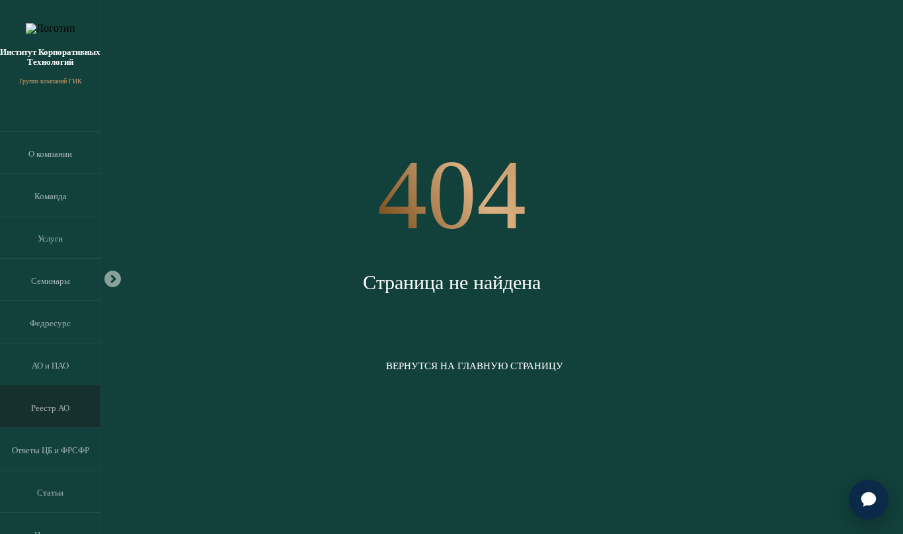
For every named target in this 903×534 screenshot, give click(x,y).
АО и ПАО (50, 366)
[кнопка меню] (112, 277)
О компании (50, 154)
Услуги (50, 239)
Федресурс (50, 323)
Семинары (50, 281)
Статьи (50, 493)
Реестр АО (50, 408)
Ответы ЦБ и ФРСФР (50, 450)
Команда (50, 196)
